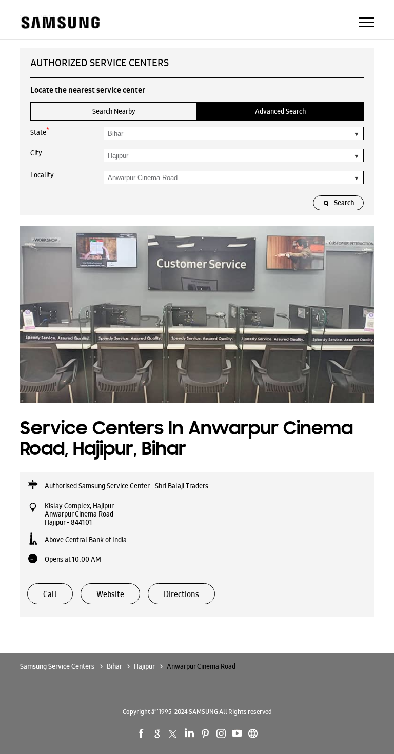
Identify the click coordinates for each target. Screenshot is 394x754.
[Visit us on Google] (157, 733)
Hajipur (144, 666)
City (36, 153)
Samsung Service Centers (58, 666)
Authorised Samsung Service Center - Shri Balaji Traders (126, 485)
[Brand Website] (253, 733)
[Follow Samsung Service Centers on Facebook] (141, 733)
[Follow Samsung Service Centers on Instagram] (221, 733)
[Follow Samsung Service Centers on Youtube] (237, 733)
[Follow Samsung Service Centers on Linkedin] (189, 733)
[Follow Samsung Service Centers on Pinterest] (205, 733)
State (39, 131)
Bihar (114, 666)
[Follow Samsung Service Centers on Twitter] (173, 733)
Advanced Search (280, 111)
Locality (42, 175)
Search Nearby (113, 111)
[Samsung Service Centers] (60, 23)
